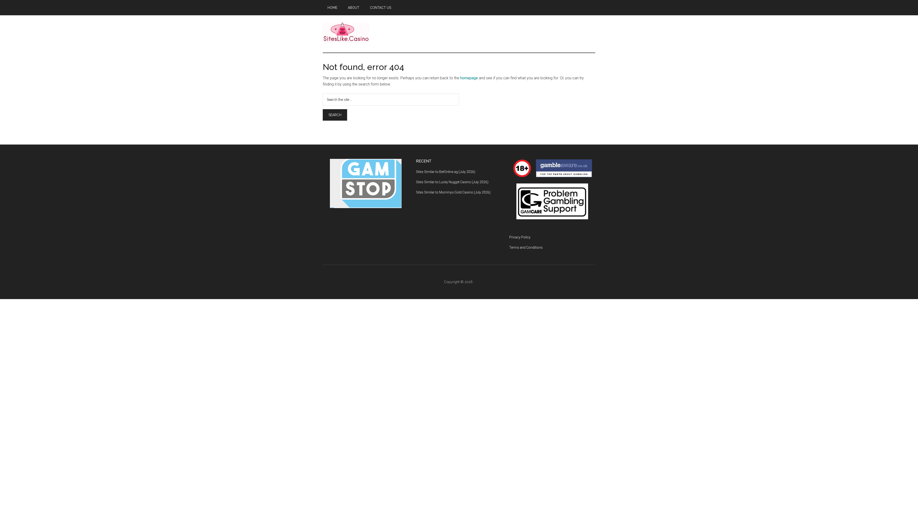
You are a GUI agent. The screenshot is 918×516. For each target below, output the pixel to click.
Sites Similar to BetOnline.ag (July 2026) (445, 172)
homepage (469, 78)
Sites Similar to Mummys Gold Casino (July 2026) (453, 192)
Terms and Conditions (526, 247)
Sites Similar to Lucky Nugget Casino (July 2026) (452, 182)
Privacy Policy (519, 237)
